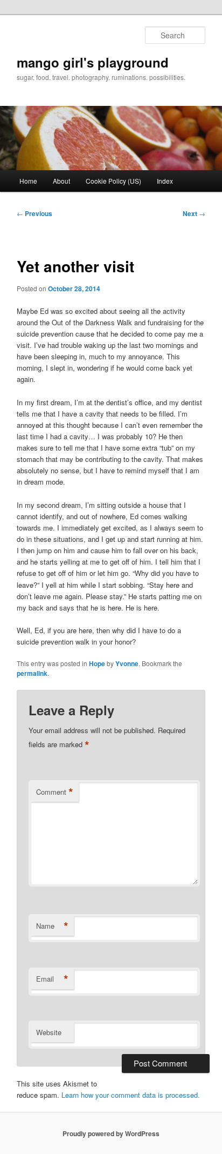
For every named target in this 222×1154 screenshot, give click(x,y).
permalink (32, 673)
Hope (97, 663)
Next (194, 213)
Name (52, 926)
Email (52, 979)
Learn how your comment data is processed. (130, 1095)
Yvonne (126, 663)
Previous (34, 213)
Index (165, 180)
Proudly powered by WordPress (111, 1133)
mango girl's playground (93, 62)
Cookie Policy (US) (113, 180)
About (61, 180)
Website (48, 1032)
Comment (54, 792)
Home (28, 180)
